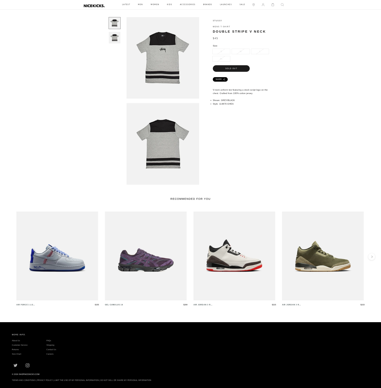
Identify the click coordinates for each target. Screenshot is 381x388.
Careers (50, 354)
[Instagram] (27, 365)
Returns (15, 350)
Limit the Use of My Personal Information (76, 380)
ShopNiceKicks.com (29, 374)
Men (140, 4)
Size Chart (16, 354)
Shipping (50, 345)
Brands (207, 4)
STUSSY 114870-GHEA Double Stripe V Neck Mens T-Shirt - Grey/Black (163, 97)
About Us (16, 341)
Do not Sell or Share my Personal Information (125, 380)
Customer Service (20, 345)
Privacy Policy (45, 380)
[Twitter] (15, 365)
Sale (242, 4)
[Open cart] (272, 4)
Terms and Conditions (23, 380)
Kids (169, 4)
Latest (126, 4)
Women (155, 4)
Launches (226, 4)
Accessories (187, 4)
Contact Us (51, 350)
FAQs (48, 341)
